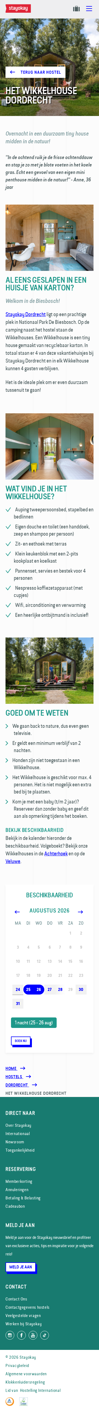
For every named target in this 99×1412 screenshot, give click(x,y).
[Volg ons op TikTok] (44, 1335)
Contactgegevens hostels (28, 1307)
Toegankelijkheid (20, 1150)
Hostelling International (40, 1390)
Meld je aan (20, 1267)
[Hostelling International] (11, 1404)
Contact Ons (16, 1299)
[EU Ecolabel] (25, 1404)
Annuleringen (17, 1189)
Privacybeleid (17, 1365)
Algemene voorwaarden (26, 1374)
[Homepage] (19, 11)
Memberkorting (19, 1181)
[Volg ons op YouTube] (33, 1335)
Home (11, 1068)
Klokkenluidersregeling (25, 1382)
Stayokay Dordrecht (26, 314)
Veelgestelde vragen (23, 1315)
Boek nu (21, 1041)
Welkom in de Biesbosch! (33, 301)
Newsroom (15, 1142)
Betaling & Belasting (23, 1198)
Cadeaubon (15, 1206)
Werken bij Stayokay (24, 1324)
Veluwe (13, 861)
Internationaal (18, 1133)
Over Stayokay (18, 1125)
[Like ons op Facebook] (21, 1335)
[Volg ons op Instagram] (10, 1335)
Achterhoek (56, 853)
